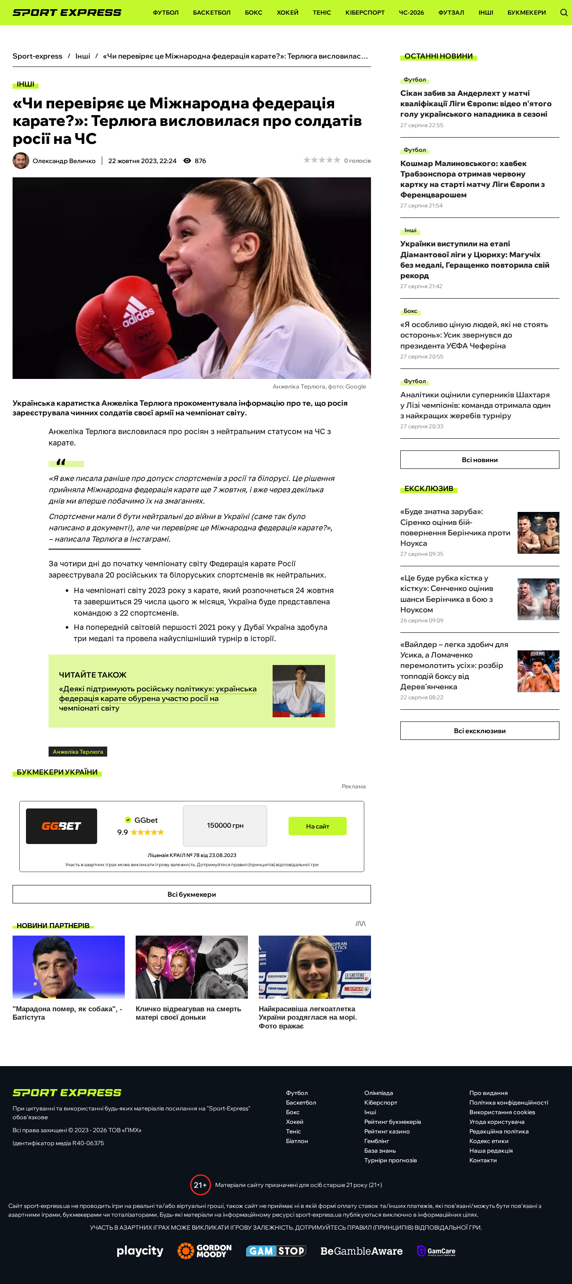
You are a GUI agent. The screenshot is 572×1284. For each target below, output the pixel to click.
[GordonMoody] (205, 1252)
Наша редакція (491, 1150)
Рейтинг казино (387, 1131)
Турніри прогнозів (390, 1160)
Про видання (488, 1093)
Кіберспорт (365, 12)
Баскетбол (212, 12)
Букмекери (527, 12)
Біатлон (297, 1141)
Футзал (451, 12)
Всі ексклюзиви (480, 730)
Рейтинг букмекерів (392, 1121)
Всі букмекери (191, 894)
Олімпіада (378, 1093)
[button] (564, 13)
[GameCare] (436, 1252)
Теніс (322, 12)
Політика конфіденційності (508, 1102)
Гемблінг (376, 1141)
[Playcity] (140, 1251)
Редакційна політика (499, 1131)
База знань (380, 1150)
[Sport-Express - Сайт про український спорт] (62, 12)
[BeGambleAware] (362, 1252)
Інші (486, 12)
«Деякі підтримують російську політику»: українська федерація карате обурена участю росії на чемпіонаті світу (158, 698)
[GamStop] (276, 1252)
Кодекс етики (489, 1141)
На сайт (318, 826)
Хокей (288, 12)
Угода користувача (497, 1121)
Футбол (166, 12)
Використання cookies (502, 1112)
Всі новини (480, 459)
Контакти (483, 1160)
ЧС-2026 (411, 12)
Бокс (254, 12)
